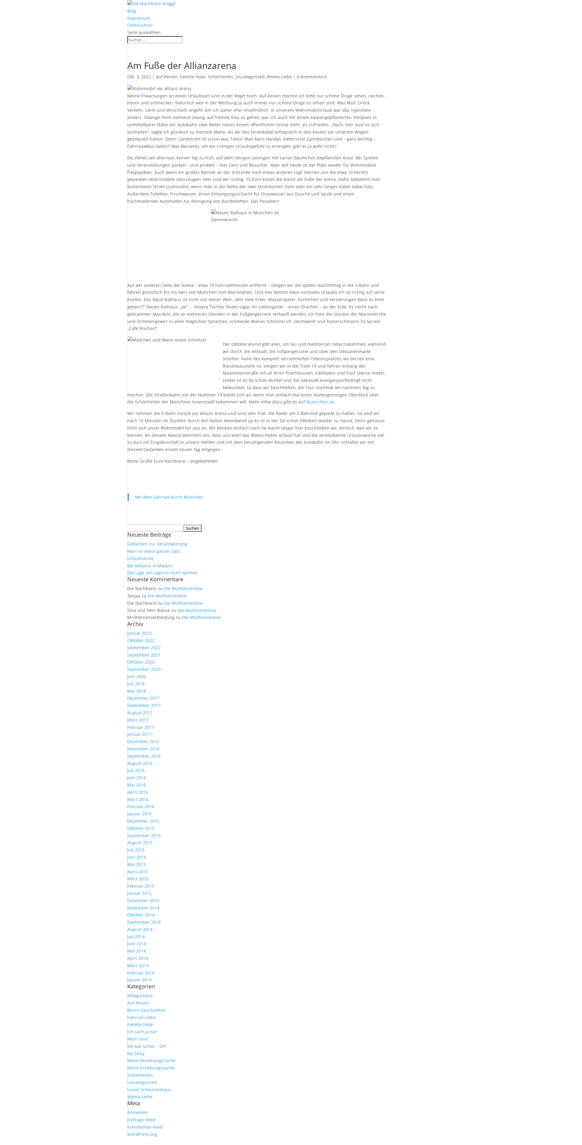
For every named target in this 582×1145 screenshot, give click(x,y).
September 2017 (144, 705)
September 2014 (144, 922)
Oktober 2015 (141, 828)
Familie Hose (193, 77)
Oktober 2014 (141, 915)
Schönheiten (220, 77)
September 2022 (144, 648)
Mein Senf (137, 1039)
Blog (131, 11)
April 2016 (137, 792)
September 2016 (144, 756)
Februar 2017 (140, 727)
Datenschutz (140, 25)
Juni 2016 (136, 777)
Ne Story (136, 1053)
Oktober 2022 (141, 640)
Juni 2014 (136, 943)
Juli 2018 (136, 684)
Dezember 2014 (143, 900)
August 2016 (139, 763)
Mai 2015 (136, 864)
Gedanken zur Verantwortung (157, 544)
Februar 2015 (140, 886)
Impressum (138, 18)
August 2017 (139, 712)
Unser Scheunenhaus (149, 1089)
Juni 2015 (136, 857)
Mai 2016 (136, 785)
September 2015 (144, 835)
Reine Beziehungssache (151, 1060)
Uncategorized (250, 77)
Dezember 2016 (143, 741)
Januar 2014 (139, 980)
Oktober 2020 (141, 662)
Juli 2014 (136, 936)
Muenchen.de (320, 402)
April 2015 (137, 872)
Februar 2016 (140, 806)
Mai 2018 (136, 691)
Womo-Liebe (279, 77)
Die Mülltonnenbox (183, 588)
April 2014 (137, 958)
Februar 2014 (140, 973)
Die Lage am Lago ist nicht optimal (162, 573)
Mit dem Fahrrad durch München (169, 497)
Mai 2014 (136, 951)
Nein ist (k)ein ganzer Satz (153, 551)
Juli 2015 (136, 850)
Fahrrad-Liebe (141, 1017)
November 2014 (143, 908)
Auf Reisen (167, 77)
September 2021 (144, 655)
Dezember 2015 (143, 821)
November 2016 (143, 749)
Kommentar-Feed (144, 1127)
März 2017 (138, 720)
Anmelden (137, 1112)
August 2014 (139, 929)
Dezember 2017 (143, 698)
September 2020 (144, 669)
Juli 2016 (136, 770)
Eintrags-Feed (141, 1120)
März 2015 (138, 879)
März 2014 (138, 965)
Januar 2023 (139, 633)
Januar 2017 (139, 734)
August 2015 (139, 842)
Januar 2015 (139, 893)
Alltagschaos (140, 995)
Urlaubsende (140, 558)
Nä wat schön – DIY (146, 1046)
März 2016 (138, 799)
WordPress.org (142, 1134)
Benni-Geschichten (146, 1010)
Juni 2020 (136, 676)
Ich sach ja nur (142, 1032)
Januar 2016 (139, 814)
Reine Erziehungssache (151, 1068)
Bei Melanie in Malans (149, 566)
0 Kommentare (312, 77)
